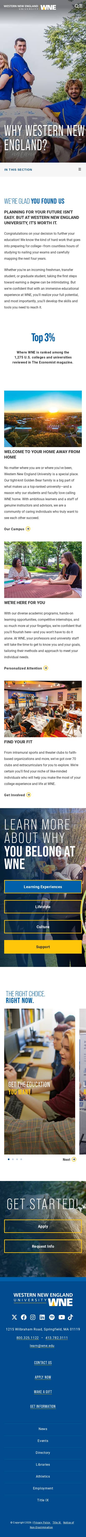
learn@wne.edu (42, 1346)
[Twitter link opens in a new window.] (14, 1314)
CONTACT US (43, 1362)
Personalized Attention (23, 668)
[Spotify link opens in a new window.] (51, 1314)
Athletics (43, 1476)
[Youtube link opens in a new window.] (61, 1314)
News (43, 1429)
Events (43, 1440)
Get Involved (14, 795)
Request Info (43, 1246)
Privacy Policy (42, 1522)
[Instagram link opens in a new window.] (32, 1314)
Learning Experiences (43, 886)
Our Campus (14, 529)
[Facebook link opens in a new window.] (23, 1314)
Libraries (43, 1464)
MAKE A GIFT (43, 1391)
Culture (43, 926)
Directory (43, 1452)
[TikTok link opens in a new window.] (70, 1314)
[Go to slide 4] (22, 1159)
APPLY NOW (43, 1377)
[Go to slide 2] (14, 1159)
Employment (43, 1488)
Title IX (43, 1500)
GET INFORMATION (43, 1406)
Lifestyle (43, 906)
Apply (43, 1226)
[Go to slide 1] (10, 1159)
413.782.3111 (57, 1338)
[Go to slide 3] (18, 1159)
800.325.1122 (27, 1338)
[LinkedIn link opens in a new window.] (42, 1314)
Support (43, 946)
